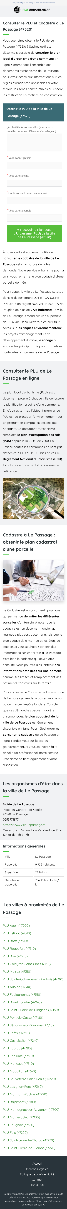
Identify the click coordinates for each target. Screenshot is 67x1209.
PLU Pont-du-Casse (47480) (23, 1017)
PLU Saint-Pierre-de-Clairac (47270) (29, 1148)
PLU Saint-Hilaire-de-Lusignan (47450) (31, 1010)
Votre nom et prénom (19, 157)
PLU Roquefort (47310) (19, 948)
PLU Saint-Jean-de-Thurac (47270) (28, 1140)
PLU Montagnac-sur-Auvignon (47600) (31, 1110)
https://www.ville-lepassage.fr (24, 825)
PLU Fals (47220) (15, 1133)
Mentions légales (37, 1169)
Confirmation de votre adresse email (27, 193)
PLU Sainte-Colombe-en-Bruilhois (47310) (33, 979)
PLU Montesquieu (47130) (21, 1117)
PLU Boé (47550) (15, 956)
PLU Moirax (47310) (17, 971)
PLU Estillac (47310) (17, 933)
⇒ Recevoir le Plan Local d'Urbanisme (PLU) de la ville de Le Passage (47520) (34, 233)
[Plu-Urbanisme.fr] (33, 9)
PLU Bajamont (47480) (19, 1102)
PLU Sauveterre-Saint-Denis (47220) (29, 1079)
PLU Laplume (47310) (18, 1056)
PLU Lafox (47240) (16, 1033)
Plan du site (37, 1185)
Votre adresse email (18, 175)
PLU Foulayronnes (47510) (22, 994)
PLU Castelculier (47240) (21, 1041)
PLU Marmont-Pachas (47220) (25, 1094)
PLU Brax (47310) (15, 941)
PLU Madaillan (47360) (19, 1071)
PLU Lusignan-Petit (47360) (23, 1087)
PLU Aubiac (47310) (17, 987)
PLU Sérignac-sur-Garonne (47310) (28, 1025)
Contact (37, 1179)
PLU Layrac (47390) (17, 1048)
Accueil (37, 1163)
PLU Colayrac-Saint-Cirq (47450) (27, 964)
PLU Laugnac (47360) (18, 1125)
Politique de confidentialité (37, 1174)
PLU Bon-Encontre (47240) (22, 1002)
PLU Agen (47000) (16, 925)
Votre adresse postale (19, 210)
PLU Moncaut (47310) (18, 1064)
